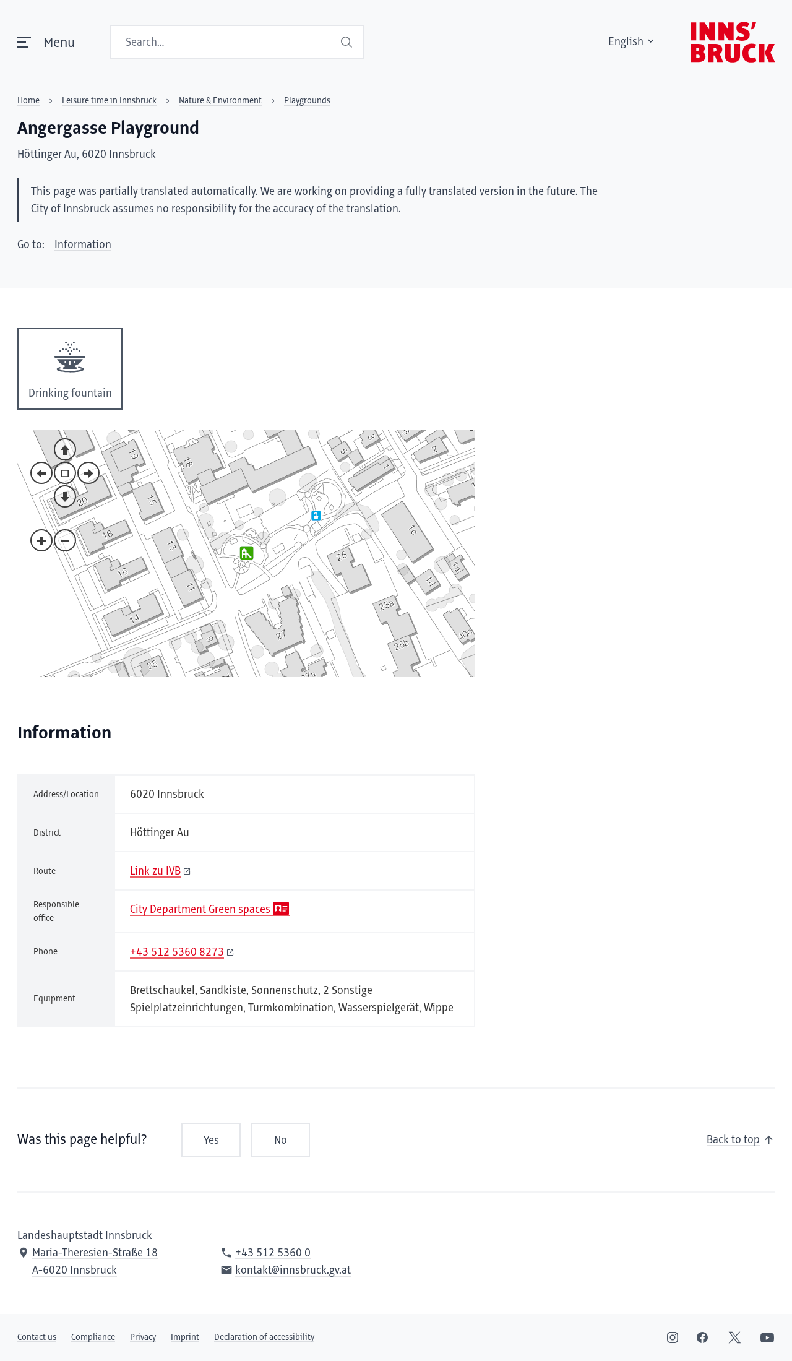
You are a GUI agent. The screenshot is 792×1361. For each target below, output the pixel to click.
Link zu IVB (155, 871)
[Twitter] (735, 1337)
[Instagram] (672, 1337)
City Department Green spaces (200, 910)
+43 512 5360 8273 (177, 952)
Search (347, 42)
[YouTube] (767, 1337)
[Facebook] (702, 1337)
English (626, 42)
